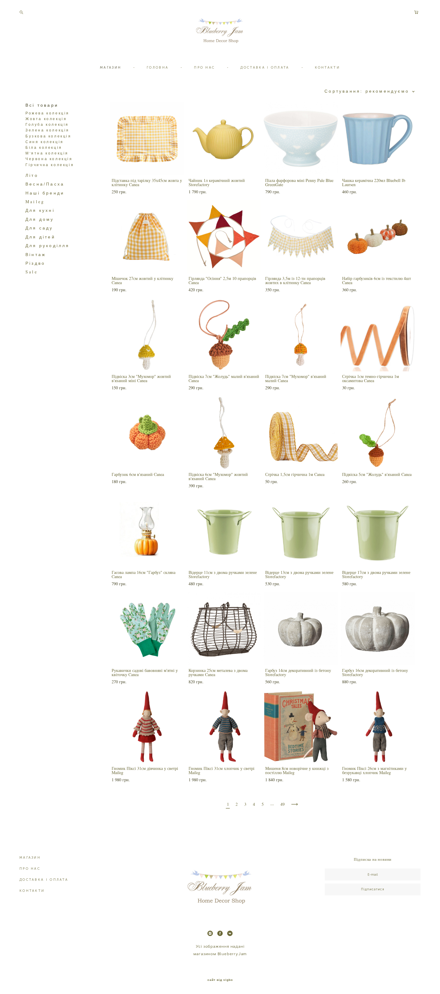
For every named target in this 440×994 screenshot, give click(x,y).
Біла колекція (43, 147)
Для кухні (40, 210)
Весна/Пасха (44, 184)
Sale (31, 272)
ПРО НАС (204, 68)
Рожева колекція (47, 113)
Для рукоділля (47, 245)
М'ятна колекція (47, 153)
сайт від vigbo (220, 979)
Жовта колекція (46, 118)
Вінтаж (35, 254)
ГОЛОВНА (158, 68)
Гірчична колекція (49, 164)
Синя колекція (44, 141)
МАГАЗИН (110, 68)
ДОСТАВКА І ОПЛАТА (264, 68)
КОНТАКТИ (327, 68)
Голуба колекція (47, 124)
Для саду (39, 228)
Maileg (35, 201)
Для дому (39, 219)
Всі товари (41, 105)
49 (282, 804)
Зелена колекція (47, 130)
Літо (31, 175)
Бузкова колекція (48, 136)
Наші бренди (44, 193)
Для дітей (40, 237)
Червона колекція (49, 158)
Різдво (35, 263)
